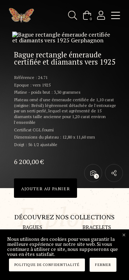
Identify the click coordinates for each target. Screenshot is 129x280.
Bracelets (96, 227)
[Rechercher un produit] (72, 15)
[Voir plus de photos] (93, 173)
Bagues (32, 227)
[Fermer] (124, 235)
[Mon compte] (101, 15)
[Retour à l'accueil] (21, 15)
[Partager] (114, 173)
